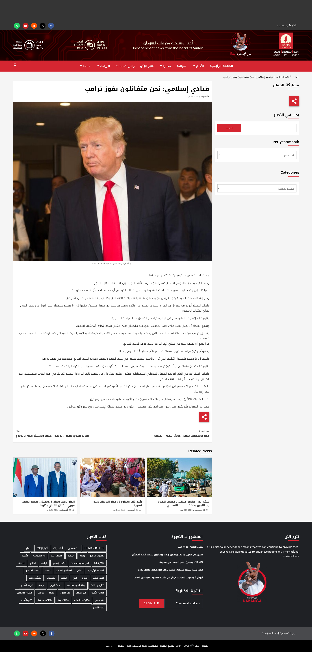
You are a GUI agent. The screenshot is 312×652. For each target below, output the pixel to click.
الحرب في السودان (80, 563)
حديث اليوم (56, 585)
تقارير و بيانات (97, 585)
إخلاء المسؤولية (270, 633)
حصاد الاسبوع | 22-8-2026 (190, 547)
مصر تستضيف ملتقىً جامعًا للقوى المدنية (181, 433)
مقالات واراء (63, 600)
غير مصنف (81, 593)
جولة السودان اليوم (76, 585)
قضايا (167, 66)
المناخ (85, 578)
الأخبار (200, 66)
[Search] (15, 65)
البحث (229, 128)
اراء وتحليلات (39, 556)
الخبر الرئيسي (59, 563)
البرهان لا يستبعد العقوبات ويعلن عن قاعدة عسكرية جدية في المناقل (168, 578)
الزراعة (44, 563)
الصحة (21, 563)
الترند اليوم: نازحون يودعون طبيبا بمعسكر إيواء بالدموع (52, 433)
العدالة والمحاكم (64, 571)
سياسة (181, 66)
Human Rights (94, 548)
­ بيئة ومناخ (73, 548)
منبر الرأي (147, 66)
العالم (80, 571)
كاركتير (41, 593)
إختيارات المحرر (97, 556)
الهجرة (64, 578)
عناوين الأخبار (97, 593)
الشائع (33, 563)
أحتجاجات (58, 548)
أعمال (28, 548)
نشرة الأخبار (26, 600)
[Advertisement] (156, 11)
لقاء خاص (99, 600)
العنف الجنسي (32, 571)
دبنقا (86, 66)
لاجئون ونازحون (24, 593)
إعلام (82, 556)
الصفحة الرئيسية (221, 66)
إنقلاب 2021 (56, 556)
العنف (48, 571)
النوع (74, 578)
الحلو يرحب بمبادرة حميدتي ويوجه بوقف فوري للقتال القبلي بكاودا (48, 503)
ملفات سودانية (45, 600)
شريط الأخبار (27, 585)
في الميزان (65, 593)
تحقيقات (51, 578)
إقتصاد (71, 556)
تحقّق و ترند (35, 578)
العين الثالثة (98, 578)
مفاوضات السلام (82, 600)
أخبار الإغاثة (42, 548)
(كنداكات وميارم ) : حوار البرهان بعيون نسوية (117, 503)
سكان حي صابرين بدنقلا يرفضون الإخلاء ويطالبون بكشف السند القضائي (183, 503)
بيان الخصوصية (288, 633)
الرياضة (105, 66)
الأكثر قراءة (99, 563)
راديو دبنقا (127, 66)
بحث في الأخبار (286, 115)
